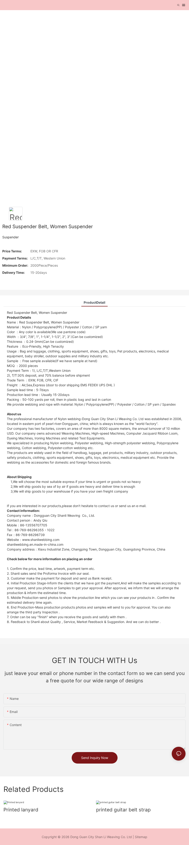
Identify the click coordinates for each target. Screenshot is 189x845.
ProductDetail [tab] (94, 302)
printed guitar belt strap (123, 810)
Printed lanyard (20, 810)
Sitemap (141, 837)
